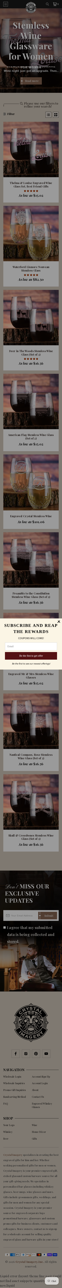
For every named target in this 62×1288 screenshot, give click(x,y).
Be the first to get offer (31, 655)
